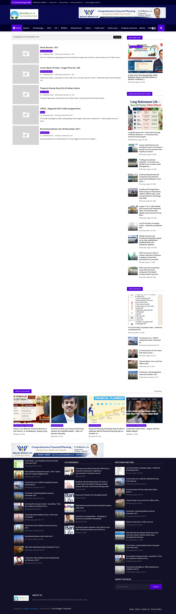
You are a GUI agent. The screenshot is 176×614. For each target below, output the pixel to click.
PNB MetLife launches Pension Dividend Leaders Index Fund (93, 506)
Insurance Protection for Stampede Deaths (91, 495)
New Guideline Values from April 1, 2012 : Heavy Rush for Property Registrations (42, 472)
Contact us (53, 2)
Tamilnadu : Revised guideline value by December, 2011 (150, 373)
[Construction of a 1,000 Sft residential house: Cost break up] (133, 341)
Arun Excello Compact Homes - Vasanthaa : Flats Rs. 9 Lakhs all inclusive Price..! (43, 505)
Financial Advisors (77, 2)
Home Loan (112, 28)
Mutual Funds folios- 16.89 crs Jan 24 (139, 522)
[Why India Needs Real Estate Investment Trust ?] (18, 550)
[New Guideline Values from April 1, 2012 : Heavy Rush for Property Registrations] (18, 474)
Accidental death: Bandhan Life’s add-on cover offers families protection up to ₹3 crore (93, 528)
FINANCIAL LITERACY (40, 2)
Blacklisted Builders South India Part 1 (39, 536)
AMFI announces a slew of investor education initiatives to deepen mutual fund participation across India (150, 256)
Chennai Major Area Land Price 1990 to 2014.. (150, 362)
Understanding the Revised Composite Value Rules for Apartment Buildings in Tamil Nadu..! (150, 178)
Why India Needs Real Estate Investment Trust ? (42, 547)
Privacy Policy (63, 2)
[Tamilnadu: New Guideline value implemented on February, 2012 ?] (18, 561)
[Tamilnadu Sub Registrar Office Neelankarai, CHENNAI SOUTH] (120, 570)
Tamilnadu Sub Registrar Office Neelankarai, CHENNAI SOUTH (142, 568)
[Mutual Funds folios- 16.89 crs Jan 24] (120, 525)
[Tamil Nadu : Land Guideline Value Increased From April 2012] (18, 464)
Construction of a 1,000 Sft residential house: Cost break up (150, 340)
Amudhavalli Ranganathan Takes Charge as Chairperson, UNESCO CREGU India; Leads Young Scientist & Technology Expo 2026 (150, 193)
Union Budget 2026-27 (92, 2)
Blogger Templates (30, 608)
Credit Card (99, 28)
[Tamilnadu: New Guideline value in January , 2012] (18, 528)
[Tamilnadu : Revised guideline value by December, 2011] (133, 375)
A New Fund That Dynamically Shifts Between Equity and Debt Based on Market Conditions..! (143, 77)
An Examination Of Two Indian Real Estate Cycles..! (150, 351)
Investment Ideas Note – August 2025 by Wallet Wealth (142, 430)
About (137, 609)
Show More (158, 391)
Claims (88, 28)
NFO (49, 28)
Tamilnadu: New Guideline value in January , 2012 (41, 526)
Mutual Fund (76, 28)
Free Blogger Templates (61, 608)
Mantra (142, 28)
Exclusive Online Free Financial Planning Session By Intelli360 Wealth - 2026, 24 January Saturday (67, 431)
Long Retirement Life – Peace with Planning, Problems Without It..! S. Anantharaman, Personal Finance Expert (144, 134)
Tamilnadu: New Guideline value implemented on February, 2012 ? (42, 559)
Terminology (38, 28)
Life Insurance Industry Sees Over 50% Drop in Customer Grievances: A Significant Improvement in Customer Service (92, 470)
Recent (26, 28)
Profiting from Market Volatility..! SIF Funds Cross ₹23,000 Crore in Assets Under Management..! (150, 163)
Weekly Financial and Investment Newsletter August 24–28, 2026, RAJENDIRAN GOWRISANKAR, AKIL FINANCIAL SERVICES (150, 240)
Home (18, 28)
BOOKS (64, 28)
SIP (56, 28)
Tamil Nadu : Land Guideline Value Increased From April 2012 (41, 462)
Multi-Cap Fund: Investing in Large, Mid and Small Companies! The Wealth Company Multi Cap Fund (149, 271)
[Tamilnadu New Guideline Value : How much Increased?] (18, 518)
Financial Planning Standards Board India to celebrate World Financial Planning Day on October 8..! (107, 431)
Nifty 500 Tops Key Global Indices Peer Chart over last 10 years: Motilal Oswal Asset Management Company (142, 535)
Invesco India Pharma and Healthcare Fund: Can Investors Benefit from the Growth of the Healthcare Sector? (150, 148)
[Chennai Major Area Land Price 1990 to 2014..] (133, 364)
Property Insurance (129, 28)
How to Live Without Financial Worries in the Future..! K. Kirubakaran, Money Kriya (30, 430)
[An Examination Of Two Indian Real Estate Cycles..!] (133, 353)
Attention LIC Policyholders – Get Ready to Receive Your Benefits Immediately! (91, 517)
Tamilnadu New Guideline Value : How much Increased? (41, 516)
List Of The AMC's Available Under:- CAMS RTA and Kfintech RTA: (150, 225)
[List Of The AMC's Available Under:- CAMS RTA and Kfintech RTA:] (133, 226)
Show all (117, 37)
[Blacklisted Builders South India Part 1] (18, 539)
